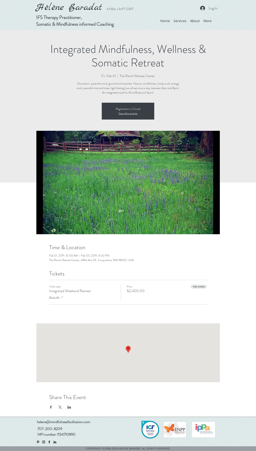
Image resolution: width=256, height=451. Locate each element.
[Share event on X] (60, 407)
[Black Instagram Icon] (44, 442)
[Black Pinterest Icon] (38, 442)
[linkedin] (55, 442)
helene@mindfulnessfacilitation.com (63, 422)
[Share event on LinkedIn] (69, 407)
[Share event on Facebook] (51, 407)
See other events (128, 113)
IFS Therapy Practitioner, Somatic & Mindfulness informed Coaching (75, 21)
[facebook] (49, 442)
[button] (194, 20)
